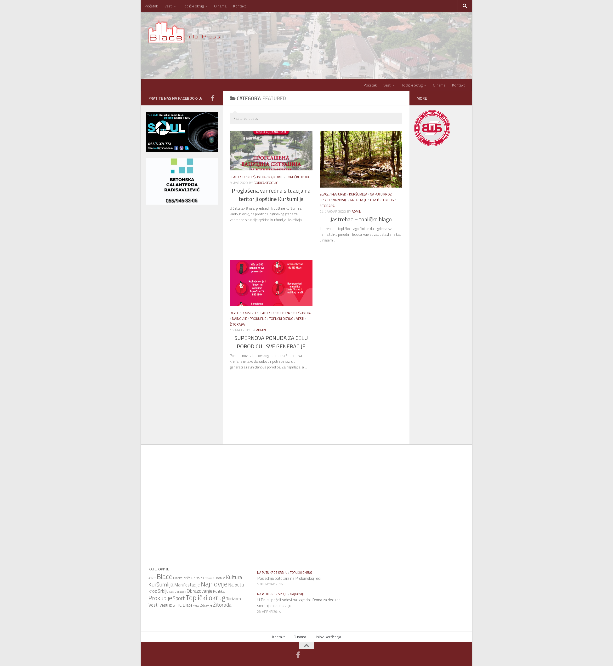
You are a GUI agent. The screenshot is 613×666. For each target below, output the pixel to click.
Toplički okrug (193, 6)
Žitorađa (327, 205)
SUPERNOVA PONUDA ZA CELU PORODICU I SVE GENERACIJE (271, 342)
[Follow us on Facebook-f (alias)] (213, 98)
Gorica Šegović (266, 182)
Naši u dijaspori (177, 592)
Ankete (152, 578)
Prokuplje (358, 199)
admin (356, 211)
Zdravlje (206, 605)
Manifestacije (187, 584)
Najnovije (275, 176)
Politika (219, 591)
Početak (151, 6)
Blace (324, 194)
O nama (220, 6)
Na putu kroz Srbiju (272, 572)
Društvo (249, 312)
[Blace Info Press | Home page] (187, 31)
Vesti (168, 6)
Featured (237, 176)
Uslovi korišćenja (328, 637)
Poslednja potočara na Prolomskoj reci (289, 578)
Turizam (233, 598)
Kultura (283, 312)
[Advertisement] (182, 239)
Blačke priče (182, 577)
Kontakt (239, 6)
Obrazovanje (199, 591)
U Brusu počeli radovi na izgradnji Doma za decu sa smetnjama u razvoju (299, 603)
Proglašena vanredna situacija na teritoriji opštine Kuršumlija (271, 194)
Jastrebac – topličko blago (361, 219)
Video (196, 606)
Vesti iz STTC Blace (176, 605)
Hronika (220, 577)
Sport (179, 598)
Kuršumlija (257, 176)
